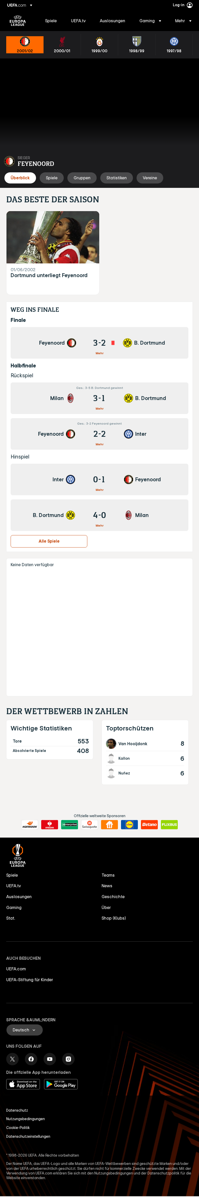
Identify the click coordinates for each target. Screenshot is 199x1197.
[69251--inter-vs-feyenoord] (99, 479)
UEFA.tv (13, 885)
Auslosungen (19, 896)
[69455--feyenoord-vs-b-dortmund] (99, 343)
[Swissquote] (89, 824)
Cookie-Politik (18, 1128)
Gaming (14, 907)
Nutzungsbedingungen (25, 1119)
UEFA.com (16, 968)
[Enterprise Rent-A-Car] (69, 824)
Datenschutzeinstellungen (28, 1136)
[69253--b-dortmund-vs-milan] (99, 515)
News (107, 885)
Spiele (12, 875)
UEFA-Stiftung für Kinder (29, 979)
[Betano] (149, 824)
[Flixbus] (169, 824)
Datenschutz (17, 1110)
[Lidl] (129, 824)
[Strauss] (49, 824)
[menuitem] (51, 21)
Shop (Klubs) (114, 918)
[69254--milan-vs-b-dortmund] (99, 398)
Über (106, 907)
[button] (150, 21)
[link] (51, 21)
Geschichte (113, 896)
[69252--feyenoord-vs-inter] (99, 434)
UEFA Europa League (17, 21)
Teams (108, 875)
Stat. (10, 918)
